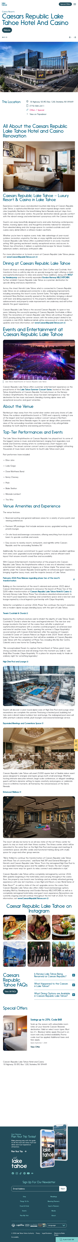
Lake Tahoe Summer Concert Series (36, 389)
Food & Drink (24, 1206)
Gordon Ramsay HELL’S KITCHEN (55, 277)
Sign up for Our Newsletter (39, 1182)
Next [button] (63, 1189)
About (53, 1215)
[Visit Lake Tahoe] (4, 3)
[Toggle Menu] (75, 4)
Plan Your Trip (17, 1151)
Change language (52, 1228)
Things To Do (24, 1201)
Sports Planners (53, 1206)
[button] (54, 975)
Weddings (53, 1196)
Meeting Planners (54, 1201)
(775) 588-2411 (37, 106)
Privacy (38, 1233)
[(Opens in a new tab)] (14, 927)
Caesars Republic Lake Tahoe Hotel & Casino (49, 591)
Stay (24, 1196)
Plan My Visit (24, 1215)
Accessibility (15, 1237)
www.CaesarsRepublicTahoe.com (21, 257)
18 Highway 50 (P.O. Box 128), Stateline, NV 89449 (51, 102)
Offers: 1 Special (37, 110)
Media (54, 1211)
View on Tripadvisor (38, 114)
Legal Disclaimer (47, 1233)
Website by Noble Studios (59, 1234)
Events (24, 1211)
